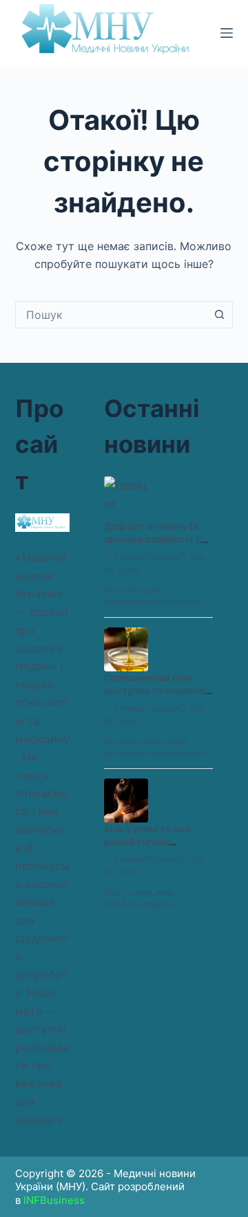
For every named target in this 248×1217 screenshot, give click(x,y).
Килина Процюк (146, 557)
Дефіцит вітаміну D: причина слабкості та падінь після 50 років (155, 539)
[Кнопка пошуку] (219, 315)
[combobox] (111, 314)
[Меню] (226, 33)
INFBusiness (54, 1200)
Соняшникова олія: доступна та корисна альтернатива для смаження (154, 696)
